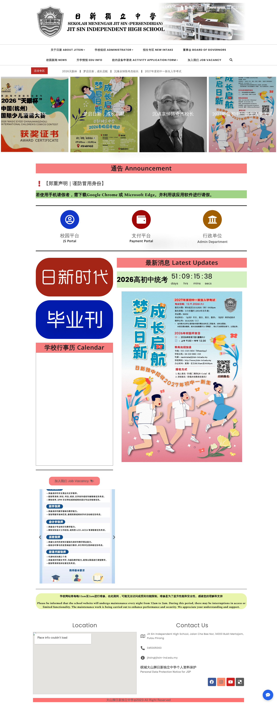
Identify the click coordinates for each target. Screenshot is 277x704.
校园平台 (69, 235)
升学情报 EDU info (89, 60)
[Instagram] (221, 682)
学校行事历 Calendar (74, 348)
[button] (40, 537)
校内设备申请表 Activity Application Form (144, 60)
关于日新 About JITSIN (67, 50)
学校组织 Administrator (113, 50)
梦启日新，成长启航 (68, 71)
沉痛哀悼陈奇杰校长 (99, 71)
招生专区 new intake (158, 50)
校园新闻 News (56, 60)
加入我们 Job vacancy (204, 60)
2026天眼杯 (34, 114)
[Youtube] (230, 682)
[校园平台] (69, 219)
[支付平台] (141, 219)
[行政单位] (212, 219)
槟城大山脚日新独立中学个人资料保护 (168, 667)
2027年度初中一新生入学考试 (134, 71)
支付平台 (141, 235)
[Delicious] (240, 682)
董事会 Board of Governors (204, 50)
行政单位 (212, 235)
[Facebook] (212, 682)
